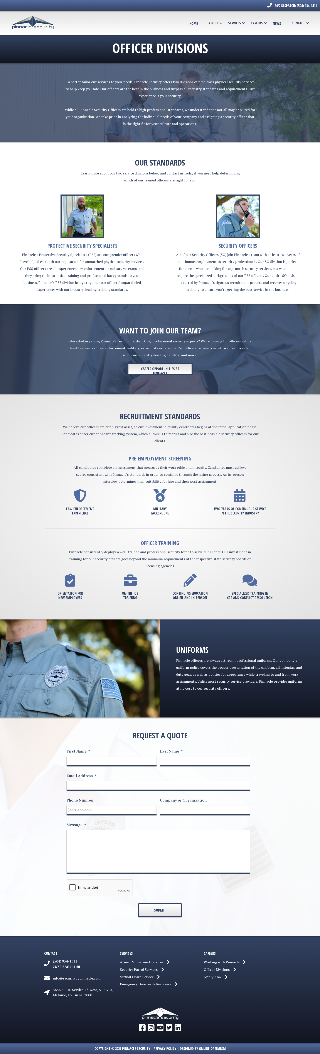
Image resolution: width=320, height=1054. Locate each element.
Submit (160, 910)
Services (234, 23)
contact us (175, 173)
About (213, 23)
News (277, 23)
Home (193, 23)
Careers (257, 23)
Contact (298, 23)
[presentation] (100, 887)
